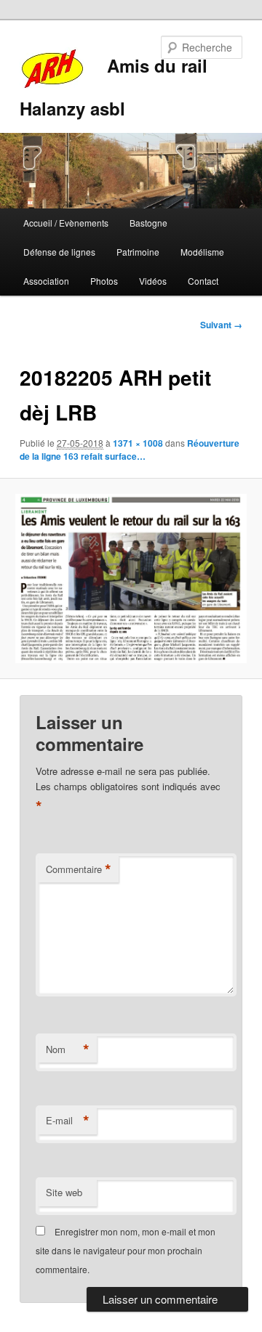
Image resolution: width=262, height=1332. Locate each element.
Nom (68, 1049)
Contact (203, 281)
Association (46, 281)
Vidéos (153, 281)
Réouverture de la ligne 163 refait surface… (129, 449)
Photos (104, 281)
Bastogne (148, 222)
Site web (64, 1192)
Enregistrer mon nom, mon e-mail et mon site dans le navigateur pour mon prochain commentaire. (125, 1250)
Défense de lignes (59, 251)
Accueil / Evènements (65, 222)
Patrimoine (137, 251)
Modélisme (202, 251)
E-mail (68, 1120)
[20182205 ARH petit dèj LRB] (130, 578)
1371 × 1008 (138, 443)
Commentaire (78, 869)
